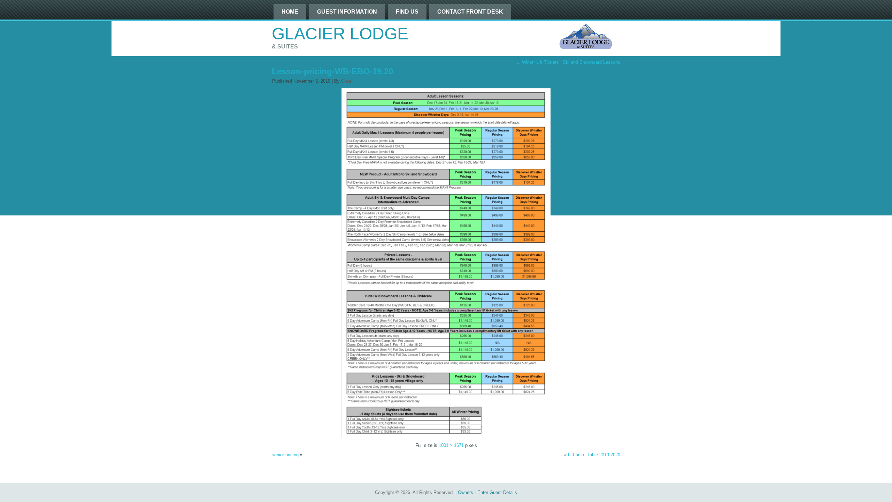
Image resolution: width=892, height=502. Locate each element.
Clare (346, 81)
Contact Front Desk (470, 12)
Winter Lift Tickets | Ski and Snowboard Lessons (568, 62)
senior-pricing (285, 454)
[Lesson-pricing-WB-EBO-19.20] (446, 436)
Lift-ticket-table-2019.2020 (594, 454)
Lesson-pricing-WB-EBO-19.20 (332, 71)
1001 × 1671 (451, 445)
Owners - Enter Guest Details (487, 492)
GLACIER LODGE (340, 33)
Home (290, 12)
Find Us (407, 12)
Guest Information (347, 12)
